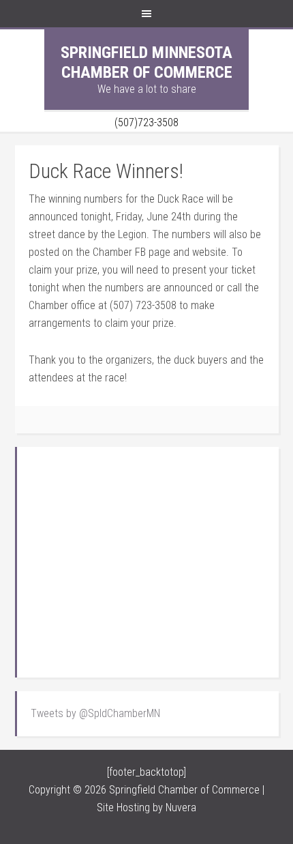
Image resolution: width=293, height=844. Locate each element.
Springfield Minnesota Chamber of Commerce (146, 62)
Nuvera (181, 807)
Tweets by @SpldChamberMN (95, 713)
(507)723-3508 (146, 122)
